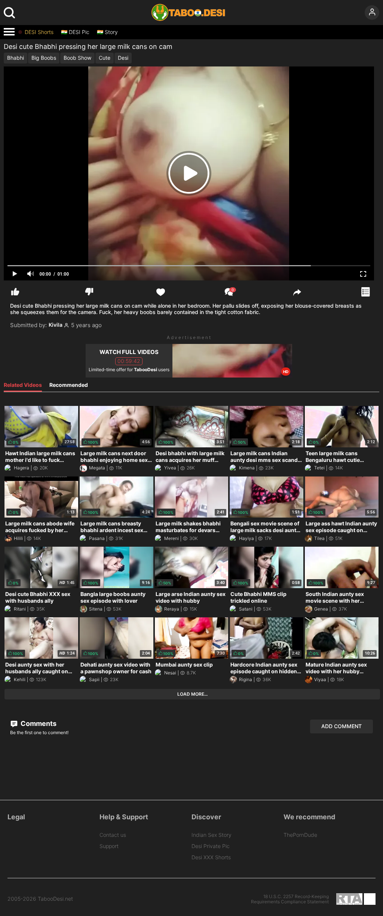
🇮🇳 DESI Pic (75, 32)
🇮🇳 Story (107, 32)
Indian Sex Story (212, 835)
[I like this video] (15, 291)
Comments (37, 723)
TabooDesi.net (55, 899)
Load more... (192, 694)
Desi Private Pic (211, 846)
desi (123, 58)
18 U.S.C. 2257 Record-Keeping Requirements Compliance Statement (290, 899)
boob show (77, 58)
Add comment (341, 726)
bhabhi (15, 58)
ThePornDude (300, 835)
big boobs (43, 58)
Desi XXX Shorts (211, 857)
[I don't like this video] (89, 291)
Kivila (55, 325)
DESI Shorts (39, 32)
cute (104, 58)
